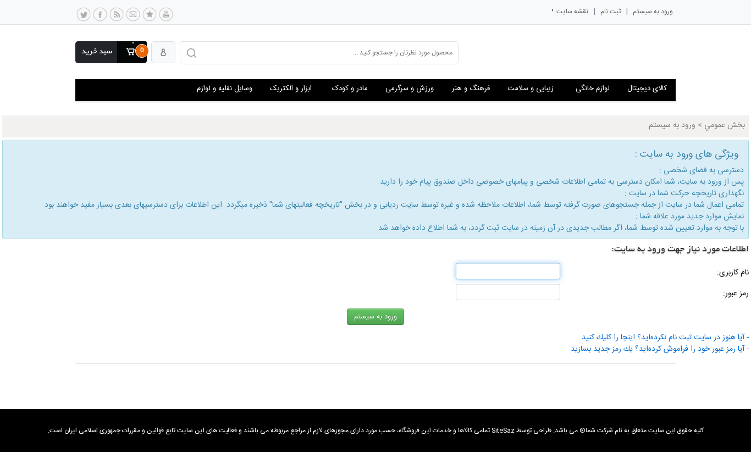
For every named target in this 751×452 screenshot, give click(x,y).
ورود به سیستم (653, 11)
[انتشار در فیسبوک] (100, 17)
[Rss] (116, 17)
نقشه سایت (572, 11)
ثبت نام (610, 11)
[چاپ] (166, 17)
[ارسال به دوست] (133, 17)
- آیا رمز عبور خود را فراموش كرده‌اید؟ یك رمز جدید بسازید (660, 349)
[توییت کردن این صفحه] (83, 17)
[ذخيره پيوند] (149, 17)
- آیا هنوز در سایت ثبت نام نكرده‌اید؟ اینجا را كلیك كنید (665, 337)
